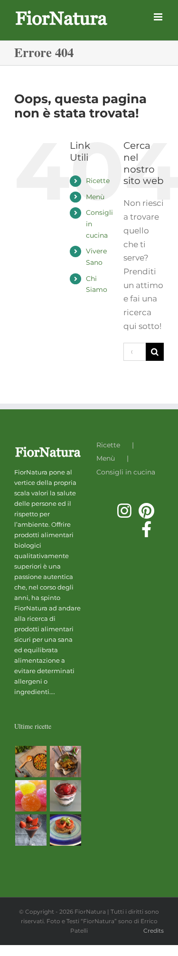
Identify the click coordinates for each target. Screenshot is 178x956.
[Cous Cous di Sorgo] (30, 761)
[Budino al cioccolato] (30, 830)
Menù (95, 197)
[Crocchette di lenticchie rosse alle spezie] (65, 761)
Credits (153, 930)
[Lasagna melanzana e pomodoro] (65, 830)
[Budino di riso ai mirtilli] (65, 796)
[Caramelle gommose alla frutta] (30, 796)
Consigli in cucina (125, 472)
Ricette (98, 180)
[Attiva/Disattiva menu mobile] (159, 17)
